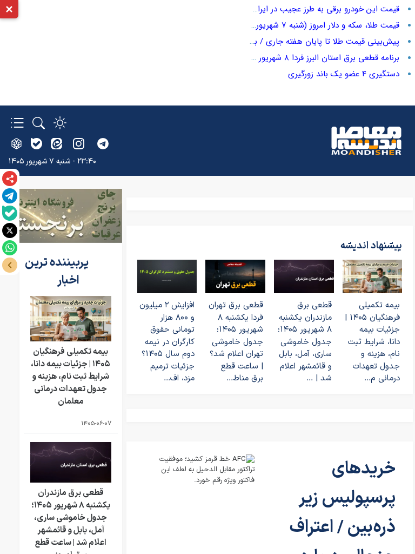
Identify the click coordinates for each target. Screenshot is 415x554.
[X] (9, 230)
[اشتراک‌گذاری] (9, 178)
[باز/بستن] (9, 265)
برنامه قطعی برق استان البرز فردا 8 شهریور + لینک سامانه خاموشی (288, 57)
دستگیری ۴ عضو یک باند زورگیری (343, 74)
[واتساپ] (9, 247)
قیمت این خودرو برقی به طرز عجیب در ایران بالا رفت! (310, 9)
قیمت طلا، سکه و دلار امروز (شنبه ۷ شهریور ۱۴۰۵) (317, 25)
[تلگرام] (9, 196)
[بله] (9, 213)
